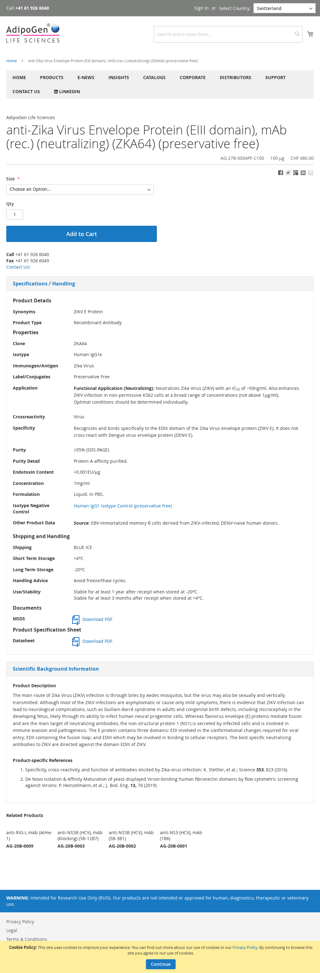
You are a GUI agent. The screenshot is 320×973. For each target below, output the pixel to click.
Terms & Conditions (26, 939)
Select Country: (235, 8)
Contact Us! (18, 267)
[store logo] (32, 33)
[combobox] (228, 34)
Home (11, 60)
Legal (11, 930)
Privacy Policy (245, 947)
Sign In (201, 8)
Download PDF (97, 619)
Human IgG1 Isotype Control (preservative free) (123, 506)
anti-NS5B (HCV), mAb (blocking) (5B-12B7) (80, 835)
